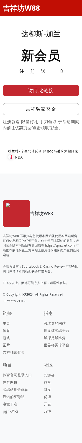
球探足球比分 (55, 337)
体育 (6, 330)
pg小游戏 (10, 411)
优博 (47, 396)
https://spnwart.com (60, 245)
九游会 (49, 374)
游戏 (6, 337)
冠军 (47, 382)
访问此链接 (41, 90)
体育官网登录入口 (17, 374)
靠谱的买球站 (14, 396)
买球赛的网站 (55, 323)
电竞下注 (10, 403)
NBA (19, 157)
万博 (47, 411)
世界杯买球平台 (56, 330)
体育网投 (10, 382)
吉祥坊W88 (21, 8)
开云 (47, 403)
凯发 (47, 389)
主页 (6, 323)
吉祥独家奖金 (41, 109)
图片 (6, 345)
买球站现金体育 (15, 389)
